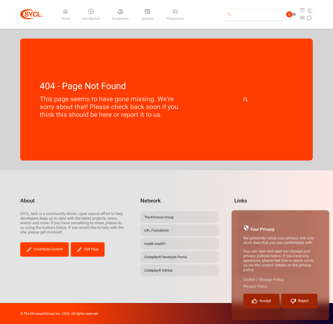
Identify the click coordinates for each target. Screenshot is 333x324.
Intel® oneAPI (154, 244)
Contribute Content (48, 249)
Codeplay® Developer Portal (165, 257)
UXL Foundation (156, 230)
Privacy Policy (255, 286)
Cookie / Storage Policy (263, 279)
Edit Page (91, 249)
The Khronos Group (159, 217)
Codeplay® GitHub (158, 270)
